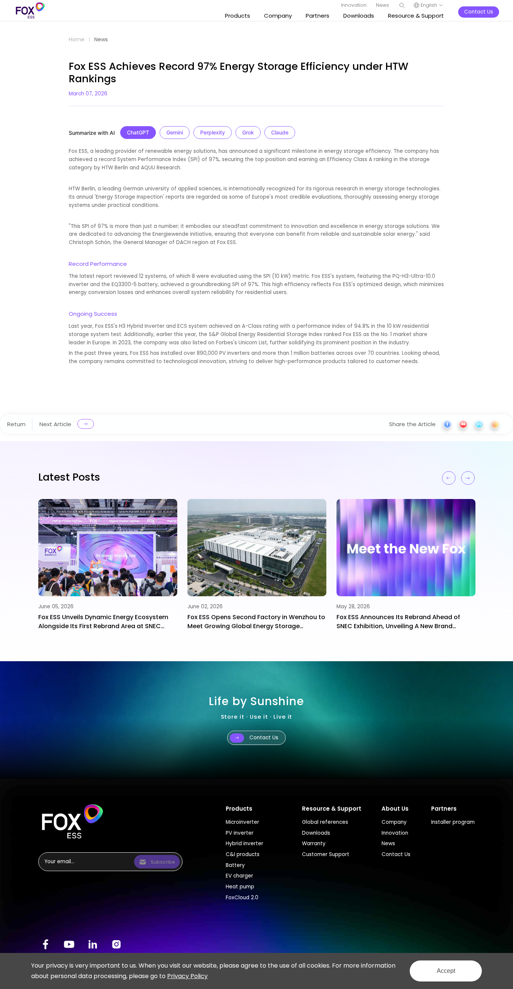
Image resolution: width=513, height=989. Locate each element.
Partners (444, 809)
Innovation (395, 833)
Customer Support (325, 854)
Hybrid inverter (244, 843)
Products (239, 809)
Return (16, 424)
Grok (248, 132)
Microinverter (242, 822)
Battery (235, 865)
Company (394, 822)
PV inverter (239, 833)
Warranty (314, 843)
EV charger (239, 875)
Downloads (316, 833)
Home (76, 39)
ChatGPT (138, 132)
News (101, 39)
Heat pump (240, 886)
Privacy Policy (187, 976)
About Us (395, 809)
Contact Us (396, 854)
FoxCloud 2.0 (242, 897)
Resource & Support (331, 809)
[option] (108, 565)
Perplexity (212, 132)
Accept (446, 971)
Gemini (174, 132)
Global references (325, 822)
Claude (279, 132)
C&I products (243, 854)
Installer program (453, 822)
